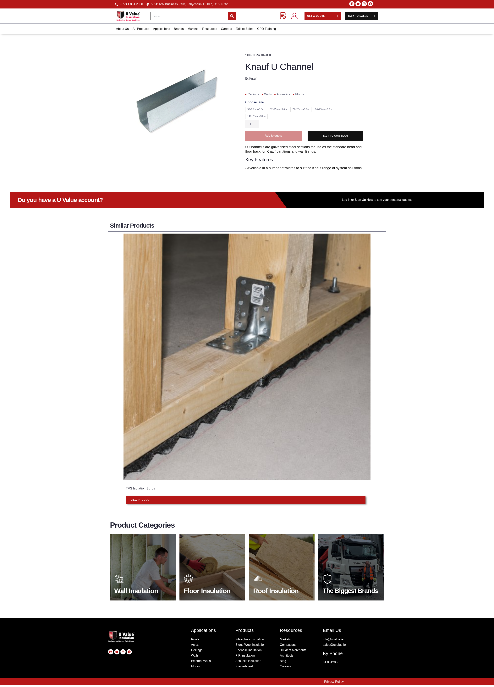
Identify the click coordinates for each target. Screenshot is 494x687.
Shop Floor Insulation (206, 590)
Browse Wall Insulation (138, 590)
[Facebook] (370, 3)
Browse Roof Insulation (277, 590)
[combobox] (189, 16)
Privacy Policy (334, 681)
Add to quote (273, 135)
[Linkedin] (351, 3)
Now (357, 199)
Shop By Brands (341, 590)
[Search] (232, 16)
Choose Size (254, 102)
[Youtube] (358, 3)
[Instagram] (364, 3)
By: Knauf (250, 78)
